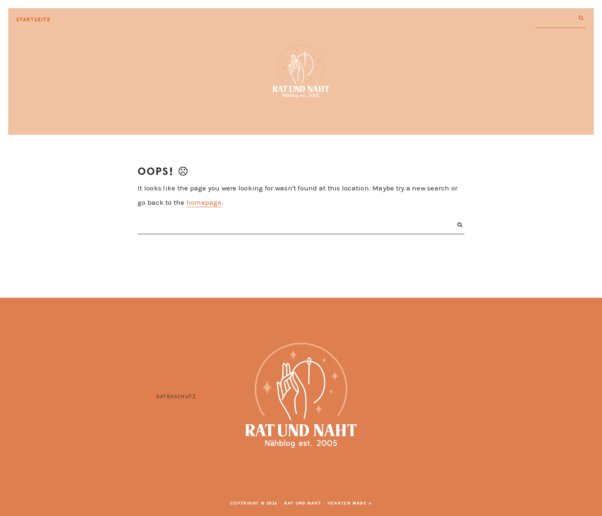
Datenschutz (176, 397)
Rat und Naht (301, 71)
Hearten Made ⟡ (350, 503)
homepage (204, 202)
